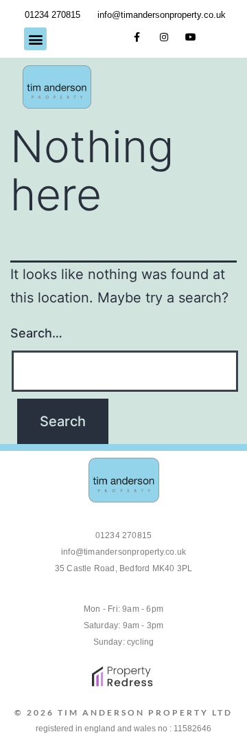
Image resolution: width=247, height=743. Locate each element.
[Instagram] (163, 37)
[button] (35, 38)
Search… (36, 333)
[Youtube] (190, 37)
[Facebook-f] (137, 37)
